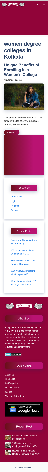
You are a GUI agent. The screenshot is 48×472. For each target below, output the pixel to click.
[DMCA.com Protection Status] (13, 355)
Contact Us (16, 196)
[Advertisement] (24, 22)
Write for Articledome (15, 396)
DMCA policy (11, 383)
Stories (14, 210)
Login (13, 201)
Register (15, 206)
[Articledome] (13, 4)
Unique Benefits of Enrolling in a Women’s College (21, 70)
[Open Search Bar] (37, 4)
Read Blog (11, 132)
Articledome (23, 327)
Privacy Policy (12, 387)
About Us (9, 375)
